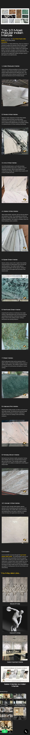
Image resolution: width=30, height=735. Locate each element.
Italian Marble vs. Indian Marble (15, 685)
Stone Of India (15, 604)
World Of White (15, 633)
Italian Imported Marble (15, 662)
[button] (5, 731)
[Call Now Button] (26, 731)
